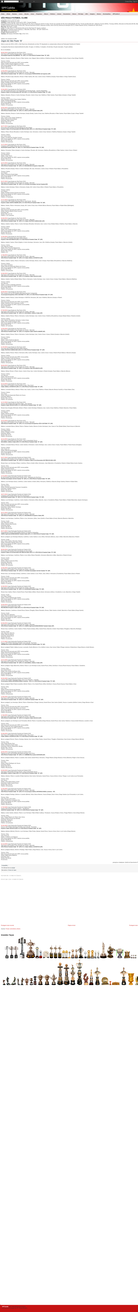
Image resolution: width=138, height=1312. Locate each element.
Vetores (99, 14)
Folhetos (52, 14)
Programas (39, 14)
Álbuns (46, 14)
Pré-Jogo (80, 14)
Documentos (66, 14)
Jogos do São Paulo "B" (11, 41)
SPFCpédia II (116, 14)
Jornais (59, 14)
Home (2, 14)
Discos (74, 14)
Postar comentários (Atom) (13, 929)
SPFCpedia (5, 1306)
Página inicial (71, 925)
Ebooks (27, 14)
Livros (20, 14)
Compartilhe (4, 865)
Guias (32, 14)
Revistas (14, 14)
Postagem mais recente (7, 925)
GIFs (86, 14)
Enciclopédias (107, 14)
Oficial (8, 14)
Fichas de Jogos (12, 870)
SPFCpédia (8, 7)
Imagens (92, 14)
